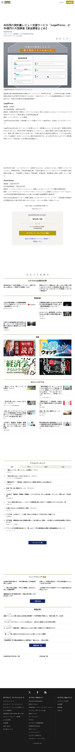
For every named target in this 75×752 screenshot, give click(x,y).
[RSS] (45, 692)
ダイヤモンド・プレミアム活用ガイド (13, 707)
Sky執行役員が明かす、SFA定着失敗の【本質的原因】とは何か (20, 582)
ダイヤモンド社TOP (62, 701)
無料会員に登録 (37, 219)
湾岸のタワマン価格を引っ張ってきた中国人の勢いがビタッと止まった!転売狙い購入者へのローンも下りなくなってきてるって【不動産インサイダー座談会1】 (55, 288)
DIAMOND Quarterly (34, 726)
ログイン (61, 2)
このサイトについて (8, 701)
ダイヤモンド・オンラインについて (13, 697)
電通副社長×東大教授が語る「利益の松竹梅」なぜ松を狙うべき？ (20, 595)
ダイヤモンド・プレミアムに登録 (37, 233)
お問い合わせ (7, 726)
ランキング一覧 (37, 543)
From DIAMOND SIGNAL (27, 34)
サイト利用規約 (7, 710)
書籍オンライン (33, 713)
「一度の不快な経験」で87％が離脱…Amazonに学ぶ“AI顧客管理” (20, 588)
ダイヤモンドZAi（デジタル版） (37, 710)
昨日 (29, 467)
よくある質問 (7, 720)
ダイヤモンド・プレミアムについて (13, 704)
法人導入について (8, 729)
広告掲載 (5, 723)
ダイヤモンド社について (64, 697)
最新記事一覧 (37, 645)
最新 (12, 467)
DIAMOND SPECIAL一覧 (12, 656)
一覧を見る (37, 601)
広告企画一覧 (43, 656)
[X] (29, 692)
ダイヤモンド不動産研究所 (36, 723)
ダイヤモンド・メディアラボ (37, 738)
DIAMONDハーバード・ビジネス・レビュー (41, 707)
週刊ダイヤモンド (34, 704)
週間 (46, 467)
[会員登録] (70, 2)
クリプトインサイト (34, 732)
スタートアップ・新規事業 (11, 34)
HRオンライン (32, 729)
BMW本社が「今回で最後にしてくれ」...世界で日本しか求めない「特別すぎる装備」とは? (20, 286)
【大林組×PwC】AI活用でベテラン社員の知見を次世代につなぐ (55, 588)
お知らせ (59, 710)
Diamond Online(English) (35, 701)
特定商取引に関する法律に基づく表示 (13, 713)
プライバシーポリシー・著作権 (11, 716)
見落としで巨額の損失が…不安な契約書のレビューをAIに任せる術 (55, 582)
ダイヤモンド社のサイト (36, 697)
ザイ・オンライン (34, 716)
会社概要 (59, 704)
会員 (63, 467)
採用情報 (59, 707)
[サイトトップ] (7, 2)
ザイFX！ (31, 720)
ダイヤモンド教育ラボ (35, 735)
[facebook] (37, 692)
